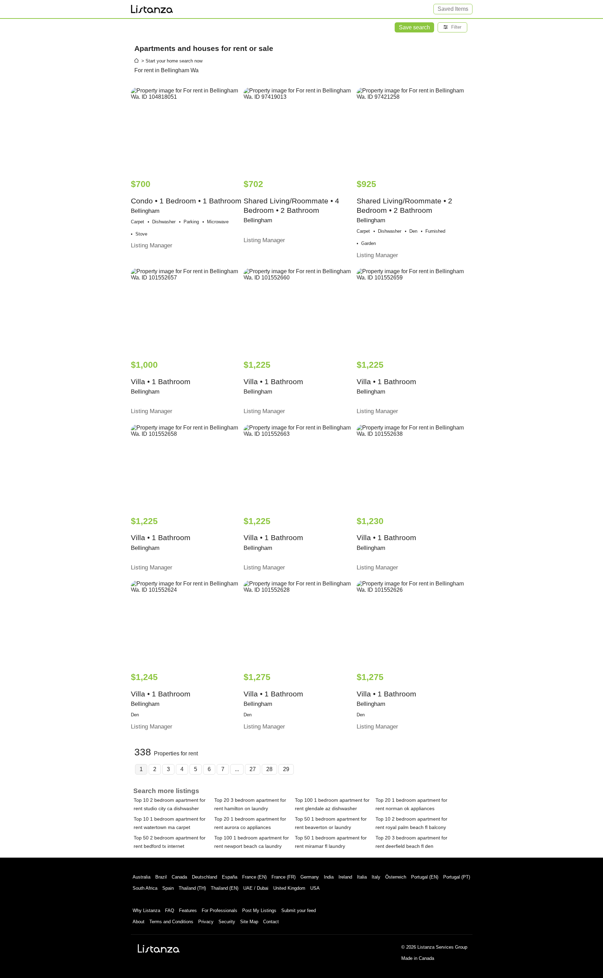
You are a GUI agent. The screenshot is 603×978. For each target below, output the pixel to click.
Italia (362, 877)
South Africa (145, 888)
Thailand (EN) (224, 888)
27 (253, 769)
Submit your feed (298, 910)
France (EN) (254, 877)
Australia (141, 877)
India (329, 877)
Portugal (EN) (424, 877)
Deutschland (204, 877)
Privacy (206, 921)
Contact (271, 921)
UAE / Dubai (255, 888)
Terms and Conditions (171, 921)
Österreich (395, 877)
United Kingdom (289, 888)
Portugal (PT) (456, 877)
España (229, 877)
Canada (179, 877)
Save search (414, 27)
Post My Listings (259, 910)
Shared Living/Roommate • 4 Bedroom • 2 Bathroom (291, 211)
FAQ (169, 910)
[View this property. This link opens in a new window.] (186, 130)
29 (286, 769)
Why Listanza (146, 910)
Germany (309, 877)
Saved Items (453, 9)
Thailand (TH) (192, 888)
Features (188, 910)
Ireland (345, 877)
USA (315, 888)
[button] (452, 27)
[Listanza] (159, 948)
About (138, 921)
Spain (168, 888)
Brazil (161, 877)
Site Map (249, 921)
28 (269, 769)
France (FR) (283, 877)
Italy (376, 877)
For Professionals (219, 910)
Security (226, 921)
